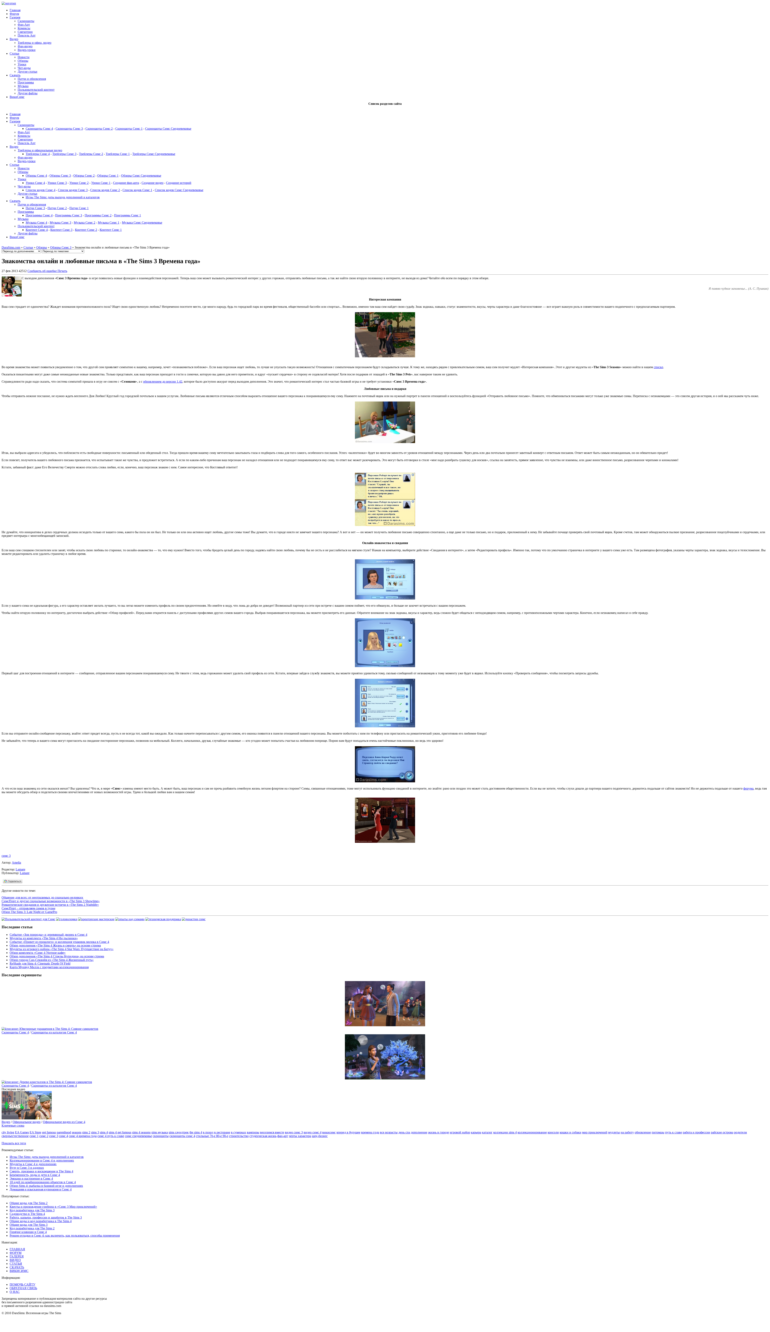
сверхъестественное (15, 1136)
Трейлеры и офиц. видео (34, 42)
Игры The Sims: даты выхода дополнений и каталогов (63, 197)
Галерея (15, 17)
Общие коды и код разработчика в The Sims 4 (41, 1221)
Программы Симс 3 (68, 215)
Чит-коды (24, 68)
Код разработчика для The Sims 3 (32, 1210)
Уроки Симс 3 (57, 182)
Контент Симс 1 (111, 229)
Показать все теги (14, 1143)
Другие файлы (27, 93)
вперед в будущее (348, 1132)
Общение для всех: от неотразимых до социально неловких (42, 897)
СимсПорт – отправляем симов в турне (28, 908)
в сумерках (238, 1132)
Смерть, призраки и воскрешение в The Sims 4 (41, 1171)
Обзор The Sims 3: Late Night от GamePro (29, 912)
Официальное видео (27, 1122)
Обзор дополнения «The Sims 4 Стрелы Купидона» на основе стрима (57, 956)
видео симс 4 (312, 1132)
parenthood (64, 1132)
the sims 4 (195, 1132)
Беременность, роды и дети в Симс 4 (35, 1175)
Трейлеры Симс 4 (38, 154)
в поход (208, 1132)
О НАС (15, 1291)
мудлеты (614, 1132)
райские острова (722, 1132)
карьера (476, 1132)
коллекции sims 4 (505, 1132)
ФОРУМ (15, 1253)
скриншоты (161, 1136)
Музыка (23, 86)
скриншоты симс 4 (182, 1136)
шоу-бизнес (320, 1136)
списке (658, 367)
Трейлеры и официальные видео (40, 150)
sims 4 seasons (141, 1132)
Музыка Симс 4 (36, 222)
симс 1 (33, 1136)
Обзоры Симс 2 (84, 175)
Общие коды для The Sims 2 (29, 1203)
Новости (23, 57)
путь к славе (673, 1132)
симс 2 (43, 1136)
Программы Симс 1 (127, 215)
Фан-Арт (24, 24)
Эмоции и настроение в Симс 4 (31, 1178)
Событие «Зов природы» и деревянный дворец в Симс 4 (48, 934)
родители (740, 1132)
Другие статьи (27, 71)
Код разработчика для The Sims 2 (32, 1228)
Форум (14, 13)
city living (8, 1132)
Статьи (14, 53)
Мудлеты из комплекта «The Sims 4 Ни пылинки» (44, 938)
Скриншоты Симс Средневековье (168, 128)
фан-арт (282, 1136)
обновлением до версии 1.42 (162, 381)
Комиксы (24, 28)
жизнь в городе (438, 1132)
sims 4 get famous (120, 1132)
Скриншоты (26, 21)
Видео (14, 39)
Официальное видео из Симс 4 (64, 1122)
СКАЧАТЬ (17, 1267)
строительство (239, 1136)
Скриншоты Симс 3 (69, 128)
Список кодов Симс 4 (40, 190)
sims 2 (86, 1132)
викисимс (329, 1132)
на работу (627, 1132)
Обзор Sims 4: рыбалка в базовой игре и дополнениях (46, 1185)
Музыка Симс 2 (84, 222)
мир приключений (594, 1132)
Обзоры (23, 60)
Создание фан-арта (126, 182)
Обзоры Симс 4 (36, 175)
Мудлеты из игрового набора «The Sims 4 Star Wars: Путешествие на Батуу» (61, 949)
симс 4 (63, 1136)
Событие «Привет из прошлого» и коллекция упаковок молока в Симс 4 (59, 942)
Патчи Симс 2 (57, 208)
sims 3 (95, 1132)
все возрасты (389, 1132)
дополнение (419, 1132)
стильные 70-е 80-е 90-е (212, 1136)
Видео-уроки (26, 50)
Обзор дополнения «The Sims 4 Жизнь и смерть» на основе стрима (55, 945)
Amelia (16, 862)
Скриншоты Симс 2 (99, 128)
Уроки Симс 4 (35, 182)
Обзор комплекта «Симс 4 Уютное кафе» (38, 952)
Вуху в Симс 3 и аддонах (27, 1167)
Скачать (15, 75)
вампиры (253, 1132)
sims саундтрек (179, 1132)
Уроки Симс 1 (100, 182)
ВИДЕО (15, 1260)
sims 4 (104, 1132)
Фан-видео (25, 46)
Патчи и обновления (32, 79)
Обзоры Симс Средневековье (141, 175)
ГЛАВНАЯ (17, 1249)
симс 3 (6, 855)
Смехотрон (25, 32)
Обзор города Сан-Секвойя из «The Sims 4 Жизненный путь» (52, 960)
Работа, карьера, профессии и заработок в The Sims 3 (46, 1217)
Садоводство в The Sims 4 (27, 1214)
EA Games (22, 1132)
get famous (49, 1132)
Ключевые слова (13, 1125)
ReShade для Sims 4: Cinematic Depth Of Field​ (40, 963)
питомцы (658, 1132)
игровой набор (460, 1132)
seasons (76, 1132)
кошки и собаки (570, 1132)
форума (748, 788)
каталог (487, 1132)
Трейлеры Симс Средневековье (153, 154)
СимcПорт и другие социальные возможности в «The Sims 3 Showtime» (51, 901)
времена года (370, 1132)
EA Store (35, 1132)
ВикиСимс (17, 97)
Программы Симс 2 (98, 215)
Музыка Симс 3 (60, 222)
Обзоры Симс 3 (60, 175)
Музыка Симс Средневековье (142, 222)
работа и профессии (696, 1132)
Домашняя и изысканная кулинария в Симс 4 (41, 1189)
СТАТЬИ (16, 1263)
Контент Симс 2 (86, 229)
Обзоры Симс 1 (108, 175)
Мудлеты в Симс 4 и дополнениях (33, 1164)
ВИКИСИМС (19, 1271)
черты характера (300, 1136)
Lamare (20, 869)
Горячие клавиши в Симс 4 (28, 1232)
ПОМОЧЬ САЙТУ (22, 1284)
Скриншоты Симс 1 (129, 128)
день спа (404, 1132)
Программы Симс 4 (39, 215)
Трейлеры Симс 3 (64, 154)
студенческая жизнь (263, 1136)
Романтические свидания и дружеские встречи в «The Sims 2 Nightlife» (50, 904)
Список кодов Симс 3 (73, 190)
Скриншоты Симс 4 (39, 128)
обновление (643, 1132)
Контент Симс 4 (37, 229)
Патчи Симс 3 (35, 208)
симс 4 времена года (83, 1136)
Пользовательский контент (36, 89)
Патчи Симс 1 (79, 208)
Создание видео (152, 182)
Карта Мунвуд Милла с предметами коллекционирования (49, 967)
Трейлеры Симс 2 (91, 154)
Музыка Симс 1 (108, 222)
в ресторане (222, 1132)
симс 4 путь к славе (110, 1136)
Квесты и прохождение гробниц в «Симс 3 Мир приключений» (53, 1206)
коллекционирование (532, 1132)
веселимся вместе (272, 1132)
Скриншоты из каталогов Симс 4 (54, 1032)
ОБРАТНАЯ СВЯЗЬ (23, 1288)
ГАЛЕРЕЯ (17, 1256)
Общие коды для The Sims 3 (29, 1224)
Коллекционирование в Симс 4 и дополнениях (42, 1160)
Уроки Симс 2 (79, 182)
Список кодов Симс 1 (137, 190)
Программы (26, 82)
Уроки (22, 64)
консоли (553, 1132)
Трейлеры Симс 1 (118, 154)
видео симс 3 (294, 1132)
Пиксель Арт (26, 35)
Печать (62, 271)
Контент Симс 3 (61, 229)
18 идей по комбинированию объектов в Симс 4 (43, 1182)
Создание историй (178, 182)
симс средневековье (138, 1136)
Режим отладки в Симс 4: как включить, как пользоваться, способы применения (65, 1235)
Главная (15, 10)
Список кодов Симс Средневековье (179, 190)
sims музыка (159, 1132)
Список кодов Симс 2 (105, 190)
